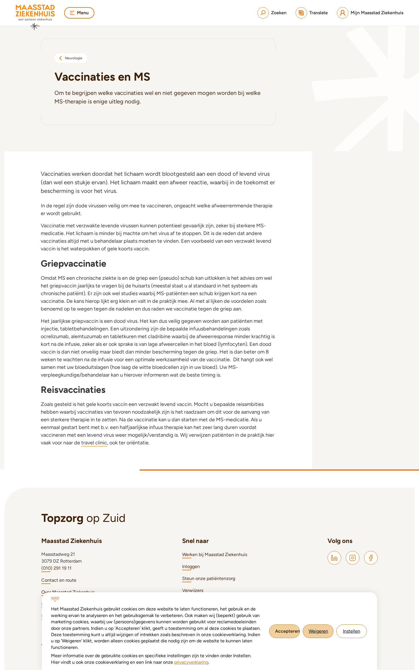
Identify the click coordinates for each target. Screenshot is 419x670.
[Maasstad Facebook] (371, 558)
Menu (83, 12)
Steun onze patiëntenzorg (208, 578)
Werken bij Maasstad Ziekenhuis (214, 554)
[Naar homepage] (35, 17)
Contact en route (58, 580)
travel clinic (94, 443)
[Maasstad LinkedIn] (334, 558)
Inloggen (191, 566)
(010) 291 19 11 (56, 568)
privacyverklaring (191, 662)
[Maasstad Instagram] (352, 558)
